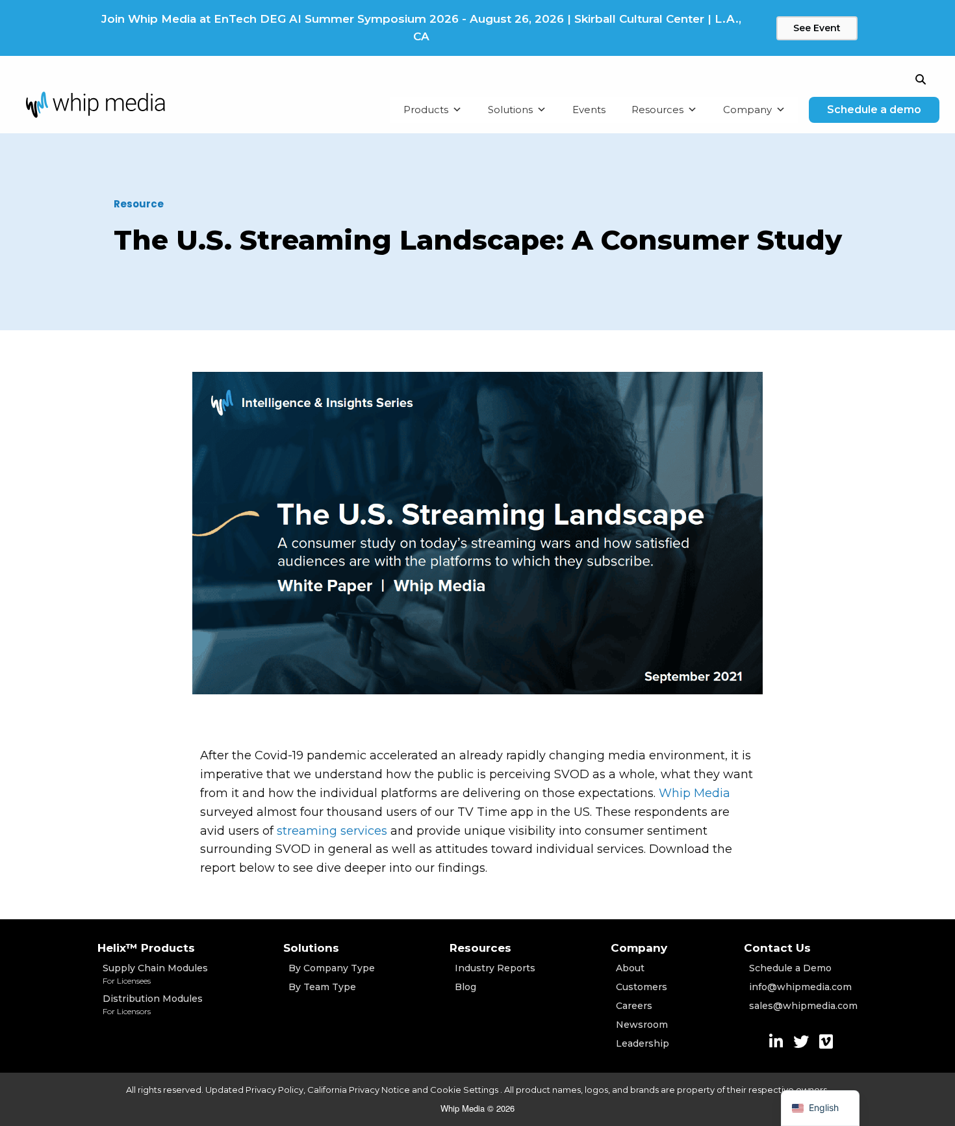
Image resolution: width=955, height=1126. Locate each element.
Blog (465, 987)
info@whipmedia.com (800, 987)
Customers (641, 987)
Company (747, 109)
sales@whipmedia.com (803, 1006)
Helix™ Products (146, 947)
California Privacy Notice (358, 1089)
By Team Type (322, 987)
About (630, 968)
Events (588, 109)
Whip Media (694, 793)
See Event (817, 28)
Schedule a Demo (790, 968)
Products (425, 109)
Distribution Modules (153, 1004)
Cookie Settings (465, 1089)
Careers (634, 1006)
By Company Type (331, 968)
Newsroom (642, 1024)
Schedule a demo (874, 109)
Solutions (510, 109)
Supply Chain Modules (155, 974)
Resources (657, 109)
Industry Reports (495, 968)
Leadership (642, 1043)
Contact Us (777, 947)
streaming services (332, 831)
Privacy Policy (274, 1089)
